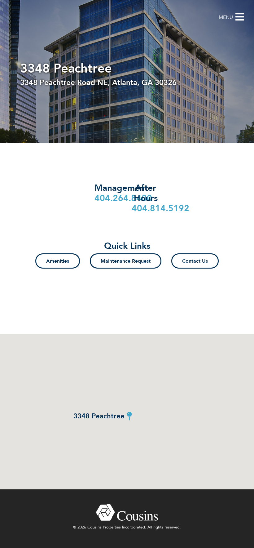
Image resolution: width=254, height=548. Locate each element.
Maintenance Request (126, 261)
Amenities (57, 261)
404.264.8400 (123, 198)
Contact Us (195, 261)
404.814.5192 (160, 208)
